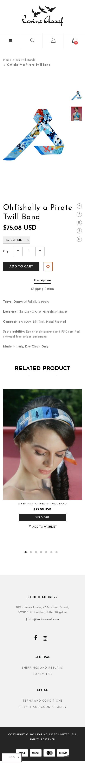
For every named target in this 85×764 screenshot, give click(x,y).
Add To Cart (21, 266)
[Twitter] (79, 206)
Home (7, 60)
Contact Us (42, 674)
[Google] (79, 230)
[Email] (79, 239)
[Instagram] (45, 639)
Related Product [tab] (42, 369)
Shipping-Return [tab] (42, 289)
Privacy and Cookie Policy (42, 707)
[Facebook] (79, 214)
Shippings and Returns (42, 668)
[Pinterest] (79, 222)
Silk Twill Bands (25, 60)
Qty (5, 251)
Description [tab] (42, 280)
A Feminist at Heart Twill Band (42, 504)
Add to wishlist (48, 266)
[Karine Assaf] (42, 16)
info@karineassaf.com (43, 619)
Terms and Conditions (42, 701)
